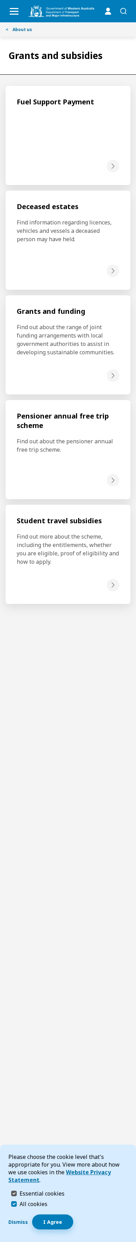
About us (19, 29)
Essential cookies (42, 1193)
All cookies (33, 1204)
